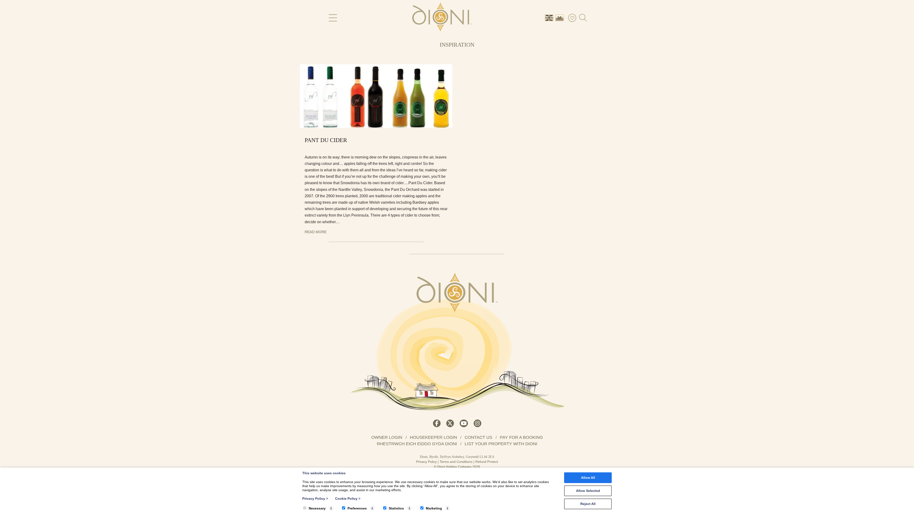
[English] (550, 17)
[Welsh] (560, 17)
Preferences (357, 508)
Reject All (588, 504)
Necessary (317, 508)
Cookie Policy (347, 498)
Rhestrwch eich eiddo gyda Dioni (417, 443)
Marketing (434, 508)
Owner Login (386, 437)
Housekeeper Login (433, 437)
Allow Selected (588, 491)
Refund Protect (486, 462)
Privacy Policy (426, 462)
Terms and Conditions (456, 462)
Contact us (478, 437)
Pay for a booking (521, 437)
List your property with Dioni (501, 443)
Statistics (396, 508)
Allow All (588, 477)
